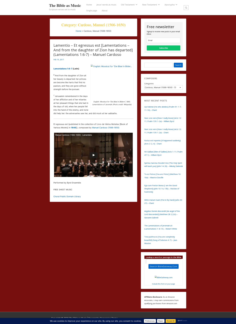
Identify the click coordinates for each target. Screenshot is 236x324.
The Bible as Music (65, 5)
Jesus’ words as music (106, 4)
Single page (91, 10)
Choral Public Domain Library (67, 196)
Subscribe (163, 48)
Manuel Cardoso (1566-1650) (105, 127)
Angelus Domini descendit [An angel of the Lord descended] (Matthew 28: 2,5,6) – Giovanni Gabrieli (162, 214)
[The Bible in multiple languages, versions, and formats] (163, 277)
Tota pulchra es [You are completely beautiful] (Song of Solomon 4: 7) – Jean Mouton (160, 239)
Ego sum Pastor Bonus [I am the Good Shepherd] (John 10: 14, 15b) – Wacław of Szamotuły (161, 188)
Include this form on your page (163, 284)
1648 (73, 127)
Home (89, 4)
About (104, 10)
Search (178, 65)
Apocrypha (170, 4)
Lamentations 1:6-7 (62, 68)
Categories (149, 83)
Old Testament (128, 4)
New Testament (149, 4)
